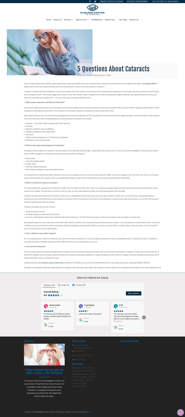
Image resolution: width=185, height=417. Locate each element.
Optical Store (81, 20)
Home (48, 20)
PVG (89, 412)
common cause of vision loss (52, 263)
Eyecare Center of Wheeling (90, 75)
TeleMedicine (96, 20)
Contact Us (134, 20)
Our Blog (123, 20)
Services (67, 20)
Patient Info (110, 20)
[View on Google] (46, 306)
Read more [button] (118, 321)
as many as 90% (149, 84)
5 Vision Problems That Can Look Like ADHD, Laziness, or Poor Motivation (44, 372)
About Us (58, 20)
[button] (41, 317)
